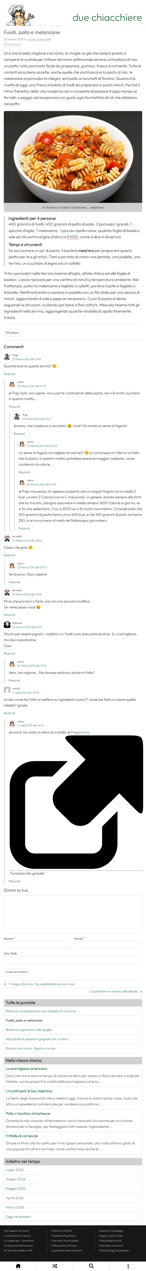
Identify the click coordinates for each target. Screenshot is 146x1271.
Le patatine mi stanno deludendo (114, 991)
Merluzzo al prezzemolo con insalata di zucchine (41, 1011)
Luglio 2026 (15, 1170)
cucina (31, 39)
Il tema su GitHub (61, 1230)
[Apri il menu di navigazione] (128, 1266)
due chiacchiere (107, 17)
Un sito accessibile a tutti (18, 1250)
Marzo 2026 (15, 1207)
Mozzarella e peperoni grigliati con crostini (37, 1039)
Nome (9, 939)
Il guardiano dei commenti (66, 1250)
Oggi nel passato (18, 1217)
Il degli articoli (110, 1240)
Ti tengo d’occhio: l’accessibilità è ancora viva (41, 984)
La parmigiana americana (26, 1069)
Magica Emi (49, 732)
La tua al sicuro (17, 1235)
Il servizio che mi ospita (64, 1240)
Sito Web (10, 953)
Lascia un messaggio (111, 1230)
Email (79, 939)
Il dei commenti (111, 1245)
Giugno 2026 (15, 1179)
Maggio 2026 (16, 1188)
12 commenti (12, 44)
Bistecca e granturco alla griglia (29, 1030)
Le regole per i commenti (19, 1240)
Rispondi (9, 374)
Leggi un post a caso (111, 1235)
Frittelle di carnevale (22, 1136)
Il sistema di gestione (63, 1235)
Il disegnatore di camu (64, 1245)
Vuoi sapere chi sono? (16, 1230)
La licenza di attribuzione (18, 1245)
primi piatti (44, 39)
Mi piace (12, 332)
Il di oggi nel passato (114, 1250)
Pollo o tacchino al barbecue (28, 1113)
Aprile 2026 (14, 1198)
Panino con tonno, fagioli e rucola (30, 1048)
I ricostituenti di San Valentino (29, 1091)
